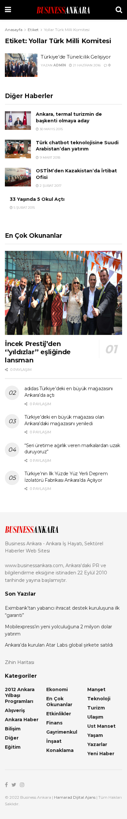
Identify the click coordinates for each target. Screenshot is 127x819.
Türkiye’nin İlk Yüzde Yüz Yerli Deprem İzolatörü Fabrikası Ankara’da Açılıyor (65, 477)
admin (59, 65)
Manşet (96, 689)
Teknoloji (98, 699)
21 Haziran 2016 (86, 65)
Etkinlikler (58, 714)
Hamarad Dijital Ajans (74, 797)
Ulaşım (95, 717)
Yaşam (95, 735)
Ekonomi (57, 689)
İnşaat (54, 741)
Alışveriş (15, 710)
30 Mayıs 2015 (51, 129)
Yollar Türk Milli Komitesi (67, 29)
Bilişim (13, 729)
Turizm (96, 708)
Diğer (12, 738)
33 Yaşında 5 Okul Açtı (37, 199)
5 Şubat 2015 (24, 207)
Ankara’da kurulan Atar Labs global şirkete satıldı (59, 645)
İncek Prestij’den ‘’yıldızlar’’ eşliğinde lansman (38, 352)
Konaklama (60, 750)
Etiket (33, 29)
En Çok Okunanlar (59, 701)
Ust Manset (101, 726)
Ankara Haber (21, 720)
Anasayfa (13, 29)
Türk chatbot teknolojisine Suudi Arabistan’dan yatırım (77, 146)
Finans (54, 723)
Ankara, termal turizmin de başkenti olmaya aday (69, 117)
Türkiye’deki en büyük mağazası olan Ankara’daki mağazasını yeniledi (64, 420)
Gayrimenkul (61, 732)
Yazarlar (97, 744)
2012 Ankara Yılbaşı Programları (20, 695)
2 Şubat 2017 (50, 185)
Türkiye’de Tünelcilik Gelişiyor (76, 57)
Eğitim (13, 747)
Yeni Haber (100, 754)
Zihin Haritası (19, 662)
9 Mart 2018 (49, 157)
